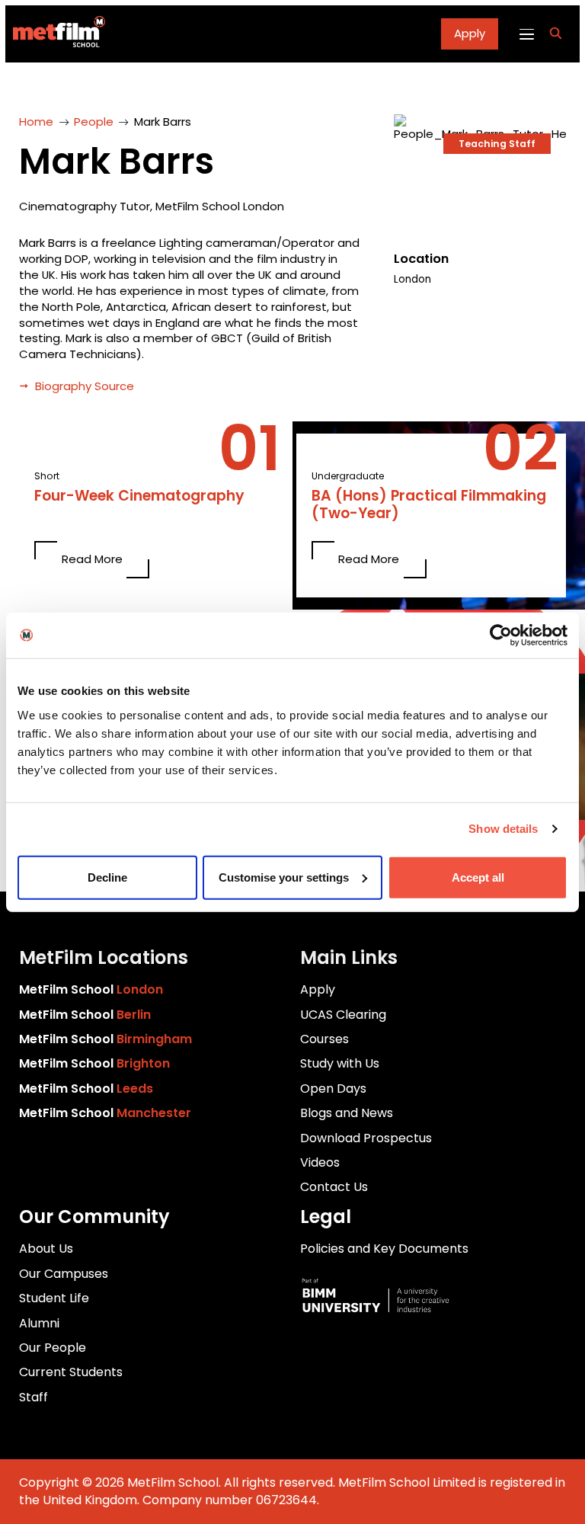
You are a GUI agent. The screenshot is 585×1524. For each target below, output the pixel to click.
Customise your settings (284, 876)
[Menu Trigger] (525, 33)
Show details (503, 828)
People (93, 122)
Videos (320, 1162)
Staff (33, 1397)
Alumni (39, 1323)
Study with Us (339, 1063)
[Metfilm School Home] (55, 34)
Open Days (333, 1088)
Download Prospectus (366, 1138)
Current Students (71, 1372)
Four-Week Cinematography (139, 496)
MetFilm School (91, 989)
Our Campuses (63, 1273)
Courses (324, 1039)
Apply (469, 33)
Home (36, 122)
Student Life (54, 1298)
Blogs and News (346, 1113)
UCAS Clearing (343, 1014)
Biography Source (84, 386)
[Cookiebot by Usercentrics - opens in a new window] (500, 635)
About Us (46, 1248)
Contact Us (334, 1187)
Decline (107, 876)
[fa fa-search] (555, 34)
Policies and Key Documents (384, 1248)
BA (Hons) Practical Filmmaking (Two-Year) (429, 505)
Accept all (478, 876)
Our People (52, 1347)
